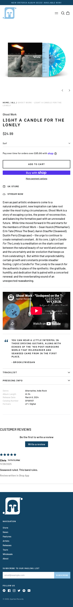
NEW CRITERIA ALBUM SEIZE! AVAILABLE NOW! (36, 2)
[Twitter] (19, 590)
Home (6, 102)
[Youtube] (29, 590)
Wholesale (8, 554)
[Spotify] (24, 590)
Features (7, 536)
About (5, 558)
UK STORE (13, 186)
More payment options (36, 178)
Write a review (36, 444)
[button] (62, 13)
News (5, 532)
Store (5, 527)
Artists (6, 541)
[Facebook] (9, 590)
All (13, 102)
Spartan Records (17, 599)
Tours (5, 549)
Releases (7, 545)
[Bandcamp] (4, 590)
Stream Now (15, 194)
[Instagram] (14, 590)
